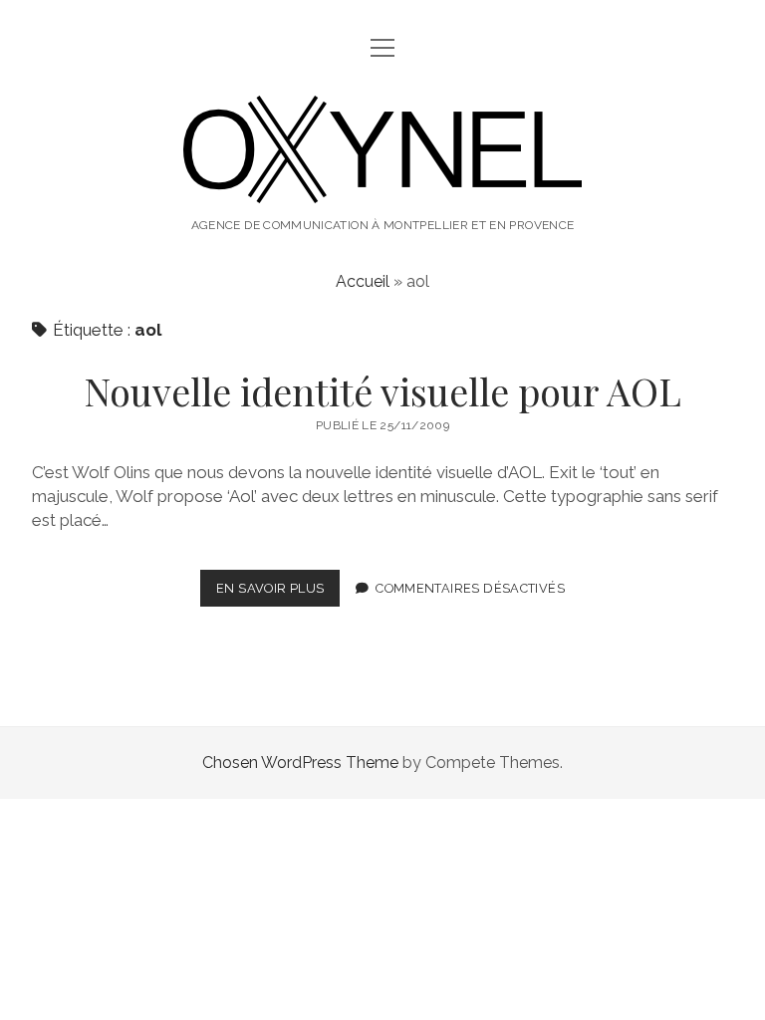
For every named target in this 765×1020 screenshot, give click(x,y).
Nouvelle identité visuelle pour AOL (382, 391)
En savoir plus (278, 593)
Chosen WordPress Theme (300, 762)
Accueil (362, 281)
